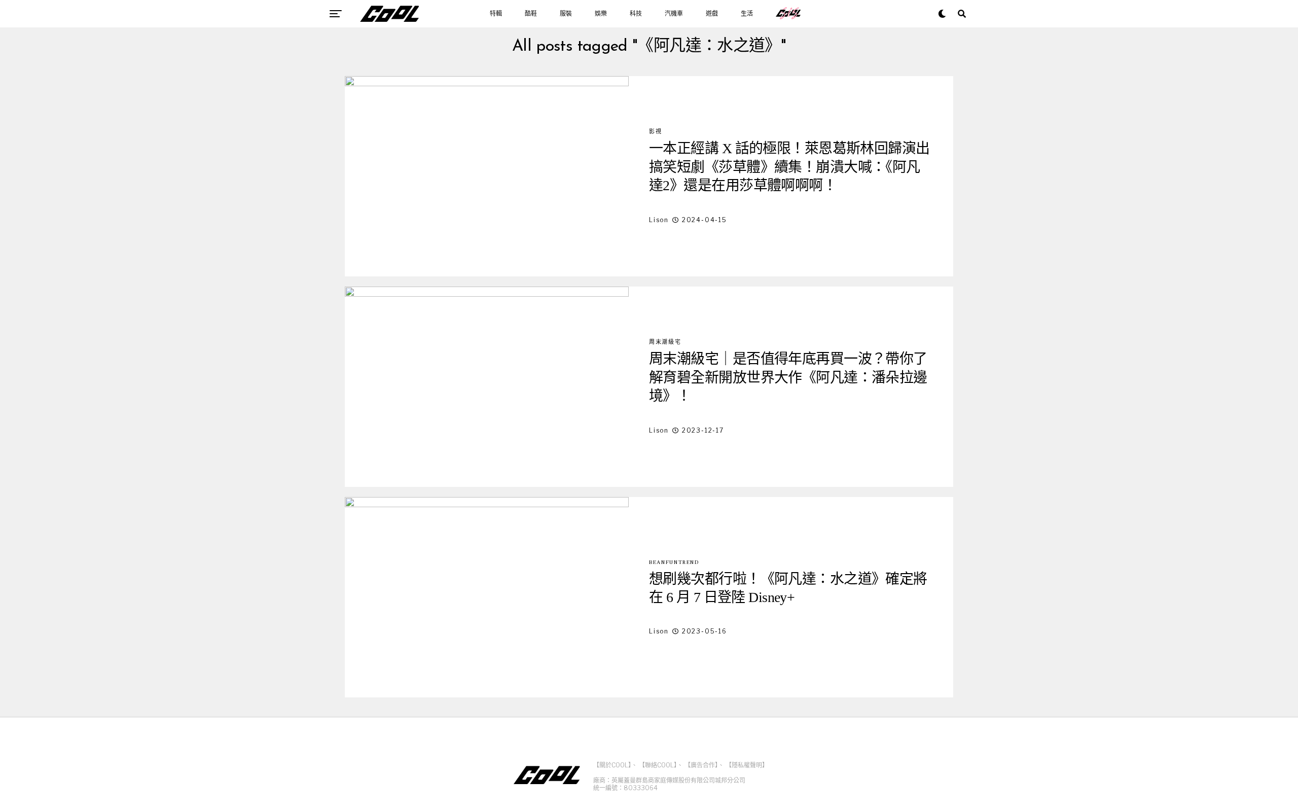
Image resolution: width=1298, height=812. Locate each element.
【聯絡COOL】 (658, 765)
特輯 (496, 13)
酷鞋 (531, 13)
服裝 (566, 13)
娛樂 (601, 13)
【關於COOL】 (612, 765)
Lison (659, 220)
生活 (747, 13)
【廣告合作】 (701, 765)
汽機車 (674, 13)
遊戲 (712, 13)
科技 (636, 13)
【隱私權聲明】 (747, 765)
